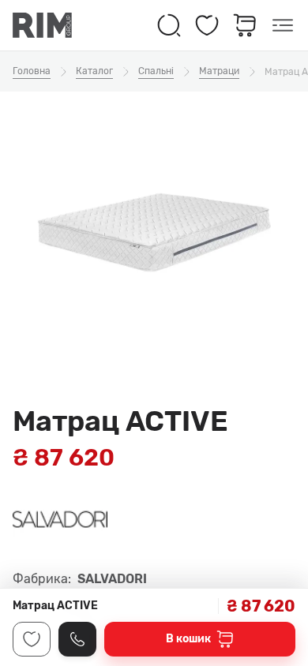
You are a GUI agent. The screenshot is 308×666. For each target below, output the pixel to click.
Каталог (94, 71)
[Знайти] (169, 25)
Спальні (156, 71)
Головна (32, 71)
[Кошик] (244, 25)
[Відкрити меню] (282, 25)
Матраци (219, 71)
